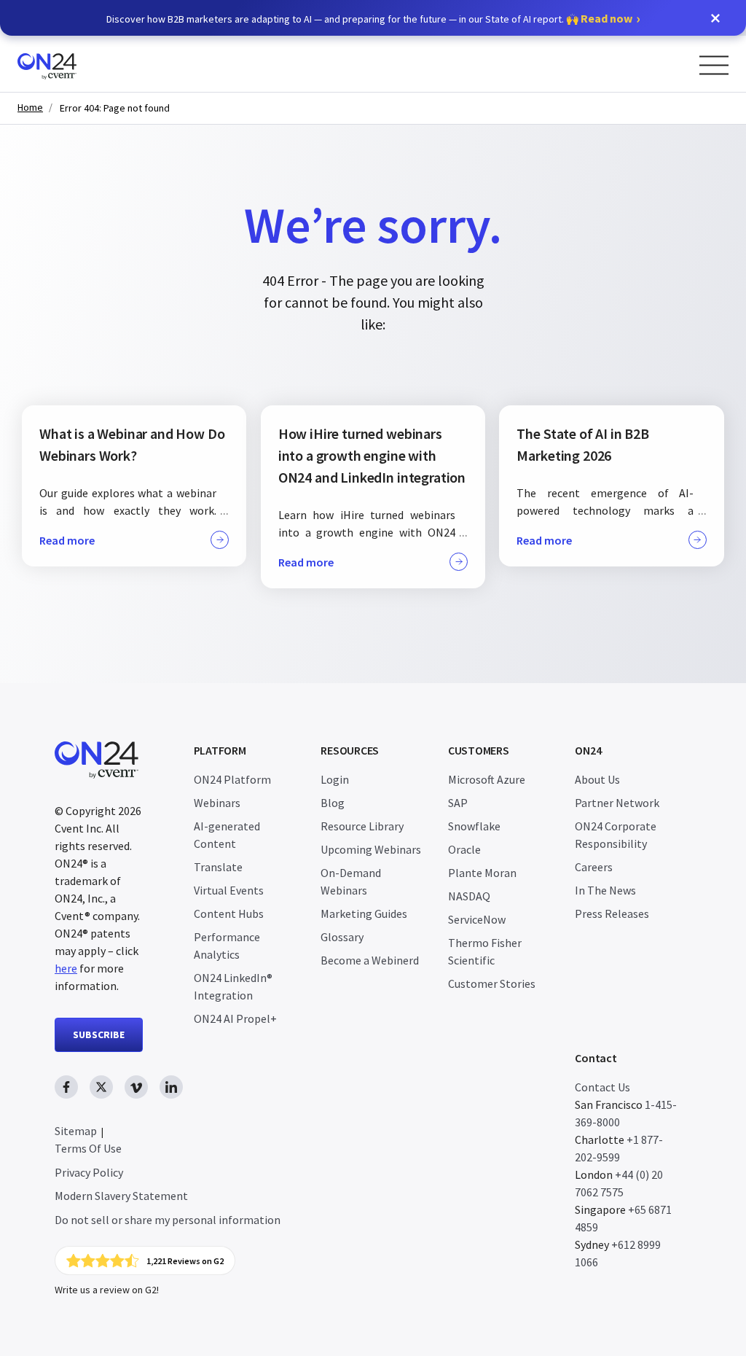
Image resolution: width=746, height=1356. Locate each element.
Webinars (217, 802)
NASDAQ (469, 896)
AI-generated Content (227, 835)
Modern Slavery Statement (121, 1195)
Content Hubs (229, 913)
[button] (715, 18)
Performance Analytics (227, 946)
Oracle (464, 849)
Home (30, 107)
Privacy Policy (89, 1172)
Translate (218, 867)
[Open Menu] (714, 65)
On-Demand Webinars (351, 881)
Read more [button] (67, 540)
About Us (597, 779)
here (66, 968)
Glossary (342, 937)
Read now (606, 18)
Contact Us (602, 1087)
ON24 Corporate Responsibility (615, 835)
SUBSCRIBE (99, 1034)
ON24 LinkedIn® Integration (233, 986)
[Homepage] (74, 63)
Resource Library (362, 826)
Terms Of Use (88, 1148)
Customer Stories (491, 983)
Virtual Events (229, 890)
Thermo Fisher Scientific (485, 951)
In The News (605, 890)
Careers (594, 867)
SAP (458, 802)
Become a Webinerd (370, 960)
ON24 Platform (232, 779)
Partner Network (617, 802)
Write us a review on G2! (107, 1289)
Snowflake (474, 826)
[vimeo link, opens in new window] (136, 1087)
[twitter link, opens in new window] (101, 1087)
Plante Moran (482, 872)
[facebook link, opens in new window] (66, 1087)
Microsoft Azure (486, 779)
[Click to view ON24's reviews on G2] (145, 1260)
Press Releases (612, 913)
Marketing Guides (364, 913)
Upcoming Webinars (371, 849)
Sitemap (76, 1130)
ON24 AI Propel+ (235, 1018)
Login (335, 779)
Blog (333, 802)
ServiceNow (477, 919)
